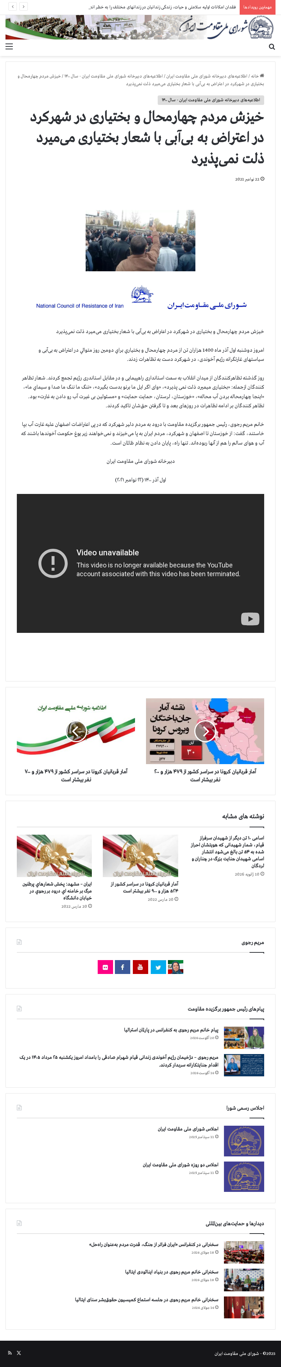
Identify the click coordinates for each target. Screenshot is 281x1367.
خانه (255, 76)
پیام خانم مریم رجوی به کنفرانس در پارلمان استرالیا (171, 1030)
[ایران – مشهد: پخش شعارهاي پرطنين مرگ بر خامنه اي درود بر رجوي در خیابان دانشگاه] (54, 856)
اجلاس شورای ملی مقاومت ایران (188, 1129)
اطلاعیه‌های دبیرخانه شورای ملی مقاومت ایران (206, 76)
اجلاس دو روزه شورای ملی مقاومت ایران (180, 1165)
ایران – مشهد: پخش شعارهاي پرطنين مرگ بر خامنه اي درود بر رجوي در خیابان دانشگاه (57, 891)
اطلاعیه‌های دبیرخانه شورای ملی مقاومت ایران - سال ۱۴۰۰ (113, 76)
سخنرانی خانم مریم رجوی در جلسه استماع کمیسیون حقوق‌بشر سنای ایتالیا (146, 1300)
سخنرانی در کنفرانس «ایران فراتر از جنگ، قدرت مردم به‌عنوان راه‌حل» (153, 1245)
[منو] (9, 46)
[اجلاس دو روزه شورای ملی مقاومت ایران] (244, 1177)
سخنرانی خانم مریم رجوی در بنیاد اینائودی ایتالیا (171, 1272)
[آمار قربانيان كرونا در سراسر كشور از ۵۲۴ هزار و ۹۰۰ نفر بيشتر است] (140, 856)
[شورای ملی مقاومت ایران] (140, 27)
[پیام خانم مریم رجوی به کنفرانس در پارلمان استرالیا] (244, 1038)
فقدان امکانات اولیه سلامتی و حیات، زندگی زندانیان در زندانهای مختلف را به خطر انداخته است (154, 7)
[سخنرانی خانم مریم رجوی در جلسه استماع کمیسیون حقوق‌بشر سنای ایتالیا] (244, 1307)
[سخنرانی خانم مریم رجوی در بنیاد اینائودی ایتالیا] (244, 1280)
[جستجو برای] (272, 46)
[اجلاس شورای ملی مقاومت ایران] (244, 1141)
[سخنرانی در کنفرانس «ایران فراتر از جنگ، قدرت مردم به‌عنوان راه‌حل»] (244, 1252)
